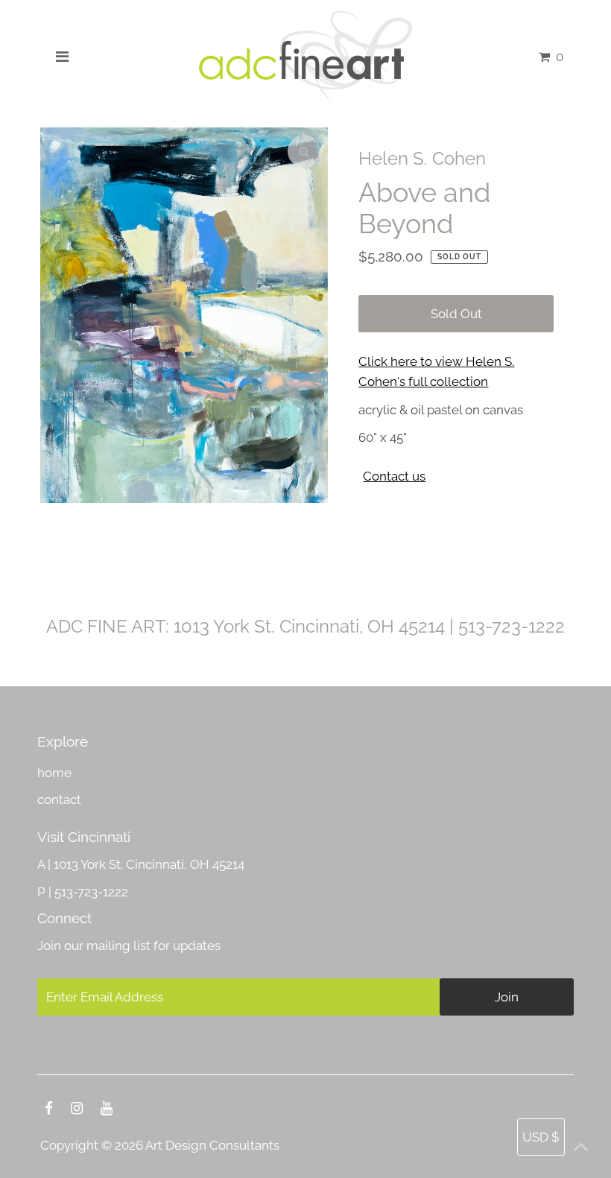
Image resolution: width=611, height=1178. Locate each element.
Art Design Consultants (212, 1145)
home (54, 772)
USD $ (541, 1137)
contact (59, 799)
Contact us (394, 476)
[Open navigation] (62, 56)
